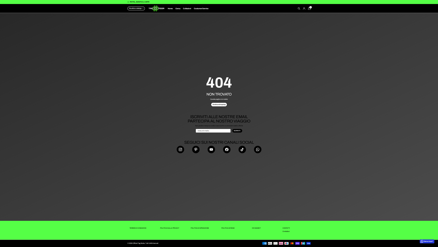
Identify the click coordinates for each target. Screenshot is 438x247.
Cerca (177, 8)
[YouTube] (211, 149)
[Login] (304, 8)
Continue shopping (219, 104)
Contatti (286, 228)
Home (170, 8)
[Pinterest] (196, 149)
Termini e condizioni (138, 228)
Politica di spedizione (200, 228)
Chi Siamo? (256, 228)
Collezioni (187, 8)
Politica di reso (228, 228)
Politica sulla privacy (169, 228)
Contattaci (285, 231)
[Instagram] (180, 149)
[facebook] (227, 149)
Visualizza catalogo (135, 8)
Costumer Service (201, 8)
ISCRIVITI (237, 131)
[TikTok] (242, 149)
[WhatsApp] (257, 149)
